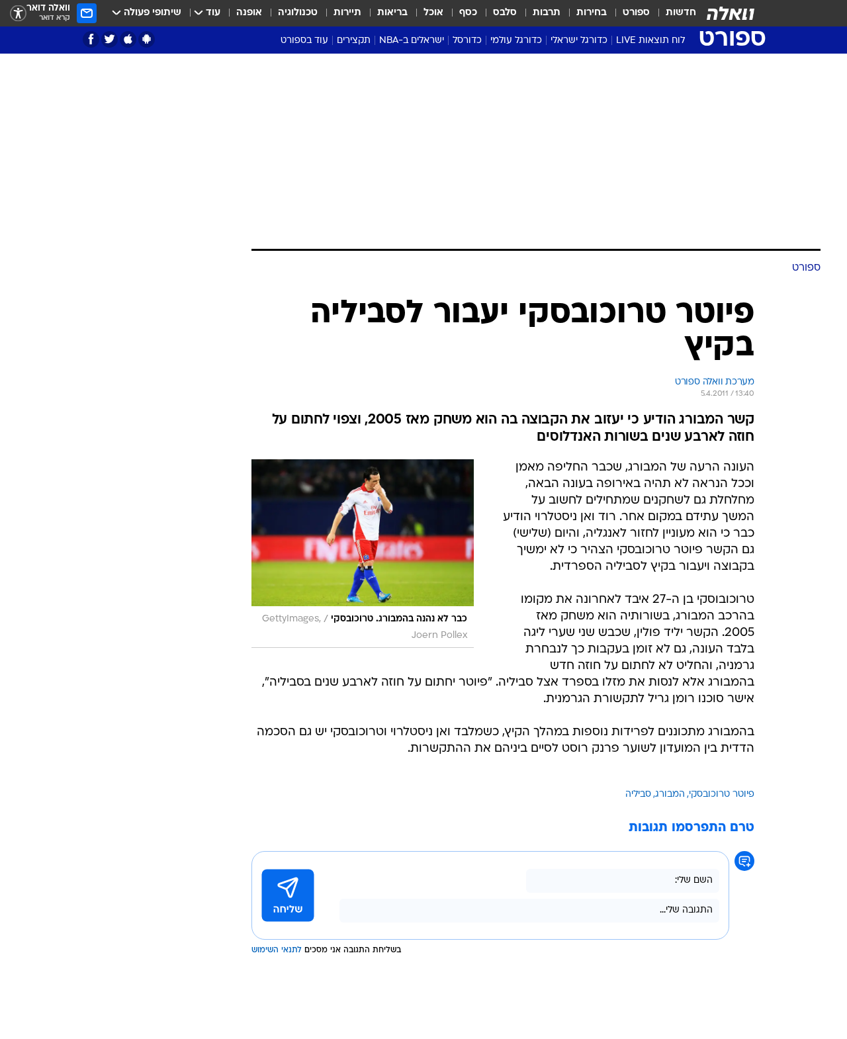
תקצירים (354, 40)
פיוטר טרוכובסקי (721, 619)
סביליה (638, 619)
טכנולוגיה (298, 13)
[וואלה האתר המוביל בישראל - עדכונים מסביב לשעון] (730, 13)
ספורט (636, 13)
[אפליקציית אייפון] (128, 39)
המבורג (670, 619)
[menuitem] (673, 13)
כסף (468, 13)
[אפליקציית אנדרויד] (146, 39)
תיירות (347, 13)
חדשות (681, 13)
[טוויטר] (109, 39)
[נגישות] (18, 13)
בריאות (392, 13)
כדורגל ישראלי (579, 40)
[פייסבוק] (91, 39)
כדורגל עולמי (516, 40)
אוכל (433, 13)
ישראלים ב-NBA (411, 40)
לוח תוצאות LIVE (650, 40)
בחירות (591, 13)
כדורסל (467, 40)
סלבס (505, 13)
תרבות (546, 13)
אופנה (249, 13)
